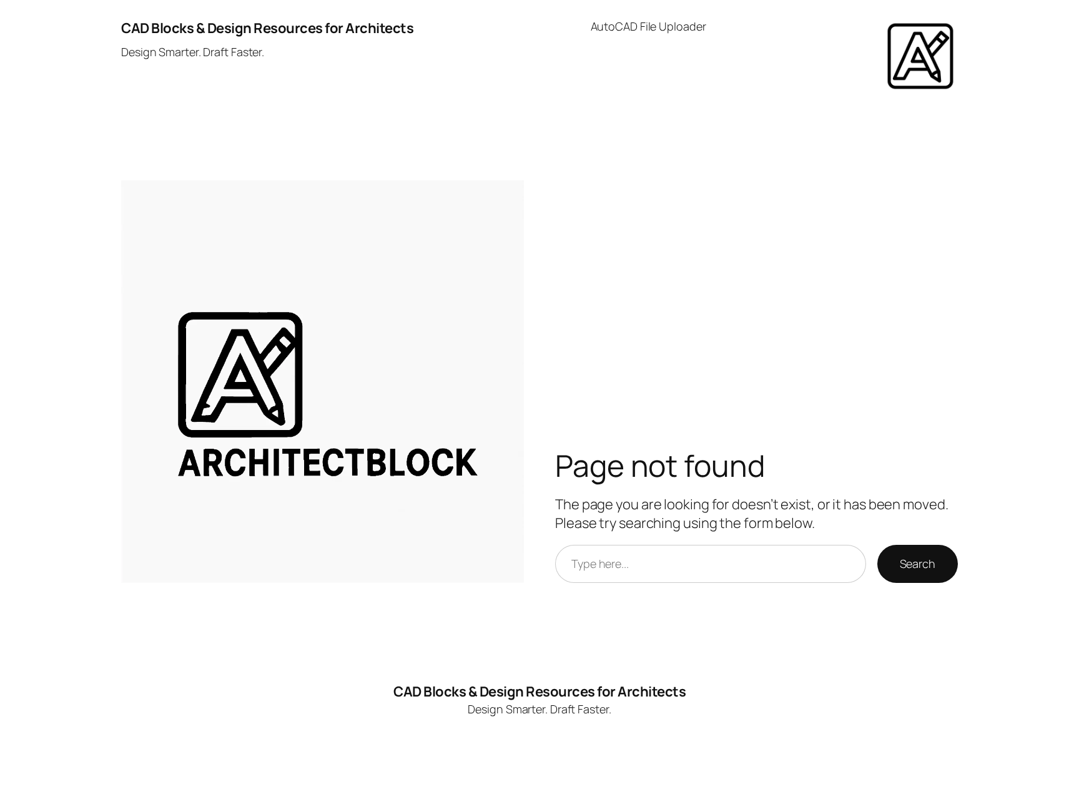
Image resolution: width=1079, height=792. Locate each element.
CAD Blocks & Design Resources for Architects (267, 28)
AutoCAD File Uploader (648, 26)
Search (917, 563)
